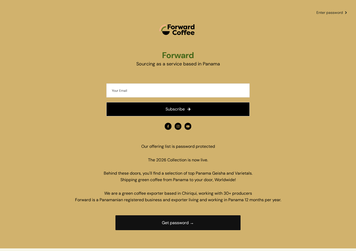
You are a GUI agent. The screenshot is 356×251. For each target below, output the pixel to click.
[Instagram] (178, 126)
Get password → (178, 222)
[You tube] (188, 126)
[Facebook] (168, 126)
